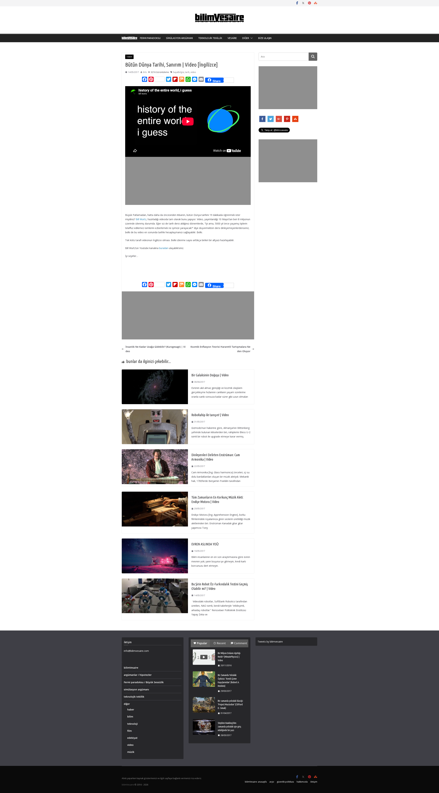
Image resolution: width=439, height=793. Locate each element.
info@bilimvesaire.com (136, 650)
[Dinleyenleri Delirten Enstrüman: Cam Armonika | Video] (155, 451)
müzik (130, 752)
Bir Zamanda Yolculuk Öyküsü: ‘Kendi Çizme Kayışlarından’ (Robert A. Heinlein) (228, 680)
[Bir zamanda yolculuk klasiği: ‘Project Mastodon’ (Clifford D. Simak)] (204, 705)
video (193, 72)
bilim (130, 716)
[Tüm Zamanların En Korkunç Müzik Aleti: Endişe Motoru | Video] (155, 493)
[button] (251, 38)
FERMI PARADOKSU (150, 38)
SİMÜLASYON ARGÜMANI (179, 38)
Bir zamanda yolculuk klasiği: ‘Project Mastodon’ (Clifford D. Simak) (230, 704)
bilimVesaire (131, 667)
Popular (202, 643)
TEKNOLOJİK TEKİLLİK (210, 38)
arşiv (271, 781)
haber (129, 57)
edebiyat (132, 737)
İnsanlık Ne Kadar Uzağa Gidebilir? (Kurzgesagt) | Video (156, 349)
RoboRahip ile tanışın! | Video (210, 415)
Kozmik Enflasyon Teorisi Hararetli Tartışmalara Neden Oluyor (220, 349)
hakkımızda (302, 781)
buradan (163, 248)
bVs (145, 72)
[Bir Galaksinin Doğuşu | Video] (155, 371)
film (129, 730)
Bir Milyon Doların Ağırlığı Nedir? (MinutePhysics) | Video (229, 657)
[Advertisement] (188, 181)
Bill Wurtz (141, 219)
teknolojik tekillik (134, 696)
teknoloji (132, 723)
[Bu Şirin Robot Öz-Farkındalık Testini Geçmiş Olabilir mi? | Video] (155, 580)
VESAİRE (232, 38)
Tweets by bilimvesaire (270, 641)
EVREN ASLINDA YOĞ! (205, 544)
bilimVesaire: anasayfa (256, 781)
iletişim (313, 781)
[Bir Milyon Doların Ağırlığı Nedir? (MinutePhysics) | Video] (204, 657)
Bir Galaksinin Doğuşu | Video (210, 375)
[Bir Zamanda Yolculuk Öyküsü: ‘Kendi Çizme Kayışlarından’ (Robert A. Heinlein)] (204, 679)
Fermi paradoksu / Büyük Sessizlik (144, 682)
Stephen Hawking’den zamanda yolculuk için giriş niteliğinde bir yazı (229, 727)
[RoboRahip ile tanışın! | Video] (155, 411)
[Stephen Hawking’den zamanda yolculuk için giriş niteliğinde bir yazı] (204, 727)
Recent (221, 643)
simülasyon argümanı (136, 689)
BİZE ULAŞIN (264, 38)
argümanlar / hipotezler (138, 674)
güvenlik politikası (285, 781)
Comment (240, 643)
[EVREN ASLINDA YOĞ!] (155, 540)
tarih (187, 72)
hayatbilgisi (178, 72)
